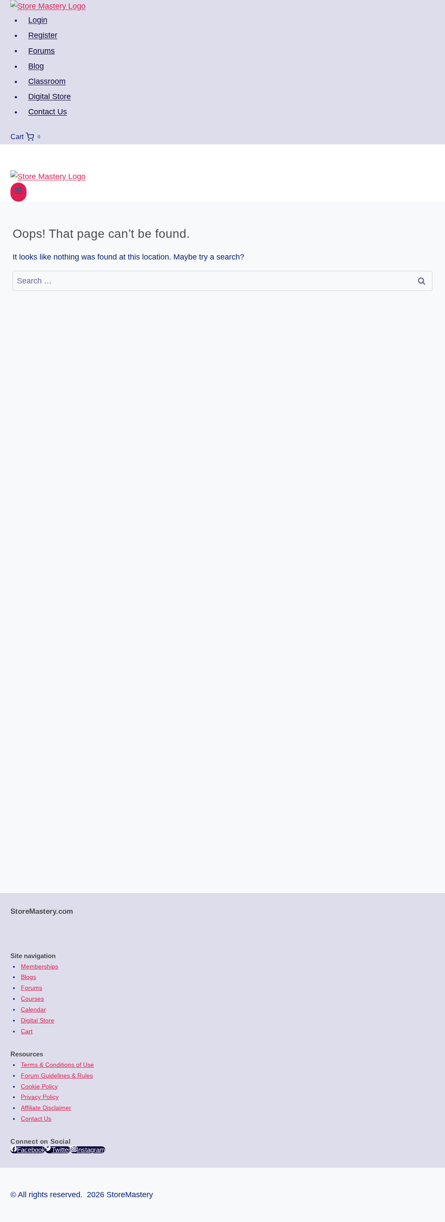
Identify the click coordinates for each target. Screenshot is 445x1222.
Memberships (39, 966)
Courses (32, 998)
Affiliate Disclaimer (46, 1107)
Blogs (28, 976)
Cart (27, 1031)
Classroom (47, 81)
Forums (41, 50)
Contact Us (47, 111)
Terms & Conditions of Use (57, 1064)
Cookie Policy (39, 1086)
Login (37, 20)
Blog (36, 66)
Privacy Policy (40, 1096)
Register (42, 35)
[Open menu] (18, 192)
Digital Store (49, 96)
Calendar (33, 1009)
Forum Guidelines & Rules (57, 1075)
